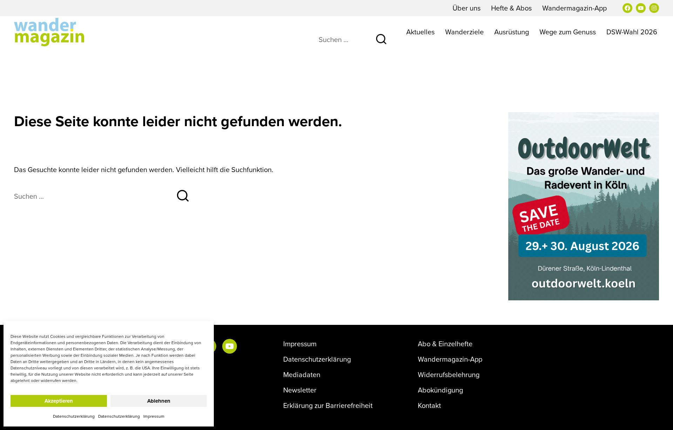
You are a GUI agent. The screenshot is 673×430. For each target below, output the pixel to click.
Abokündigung (440, 390)
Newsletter (300, 390)
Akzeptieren (59, 401)
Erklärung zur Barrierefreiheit (328, 405)
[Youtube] (641, 8)
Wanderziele (464, 32)
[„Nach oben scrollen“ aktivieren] (659, 418)
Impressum (153, 416)
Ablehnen (158, 401)
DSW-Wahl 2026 (631, 32)
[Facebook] (627, 8)
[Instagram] (654, 8)
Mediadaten (301, 375)
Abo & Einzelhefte (445, 344)
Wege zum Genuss (567, 32)
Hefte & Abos (511, 8)
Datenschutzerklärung (74, 416)
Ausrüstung (511, 32)
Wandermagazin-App (574, 8)
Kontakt (429, 405)
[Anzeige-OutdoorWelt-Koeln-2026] (583, 205)
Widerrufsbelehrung (449, 375)
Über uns (467, 8)
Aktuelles (420, 32)
